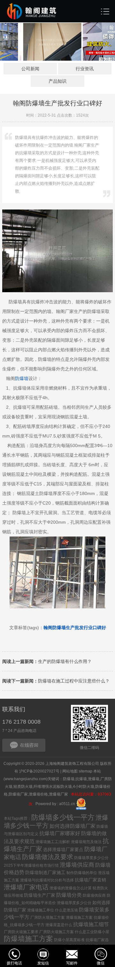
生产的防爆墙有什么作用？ (47, 661)
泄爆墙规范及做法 (86, 842)
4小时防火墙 (83, 786)
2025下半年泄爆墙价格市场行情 (31, 865)
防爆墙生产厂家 (39, 895)
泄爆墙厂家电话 (26, 887)
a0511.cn (67, 804)
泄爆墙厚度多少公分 (74, 903)
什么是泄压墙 (66, 910)
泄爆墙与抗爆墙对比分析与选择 (47, 880)
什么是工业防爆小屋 (92, 932)
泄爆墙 (93, 779)
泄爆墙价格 (38, 794)
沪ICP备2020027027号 (39, 771)
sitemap (85, 771)
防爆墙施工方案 (28, 939)
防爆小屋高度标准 (69, 940)
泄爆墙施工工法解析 (52, 842)
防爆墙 (21, 378)
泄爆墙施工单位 (40, 910)
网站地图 (70, 771)
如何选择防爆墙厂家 (73, 826)
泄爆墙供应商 (77, 865)
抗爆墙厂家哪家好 (59, 833)
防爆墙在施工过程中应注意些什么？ (56, 680)
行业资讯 (85, 68)
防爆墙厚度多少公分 (91, 858)
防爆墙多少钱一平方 (63, 817)
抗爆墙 (81, 779)
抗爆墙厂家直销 (90, 879)
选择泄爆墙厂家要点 (63, 849)
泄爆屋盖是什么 (58, 925)
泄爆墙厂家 (59, 794)
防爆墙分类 (69, 895)
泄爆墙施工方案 (79, 917)
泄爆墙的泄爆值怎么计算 (71, 888)
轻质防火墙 (23, 786)
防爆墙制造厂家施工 (45, 872)
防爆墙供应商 (94, 895)
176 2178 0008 (21, 722)
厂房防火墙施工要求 (21, 932)
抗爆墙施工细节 (91, 924)
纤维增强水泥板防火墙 (53, 786)
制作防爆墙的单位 (81, 873)
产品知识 (57, 81)
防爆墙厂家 (18, 794)
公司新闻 (30, 68)
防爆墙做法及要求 (47, 856)
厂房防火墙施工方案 (47, 917)
